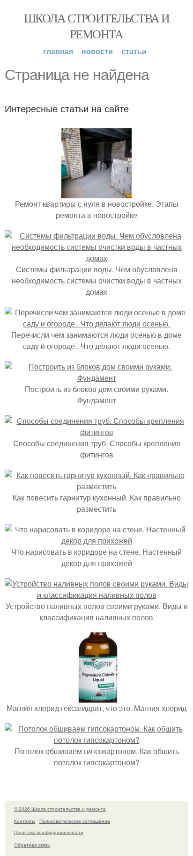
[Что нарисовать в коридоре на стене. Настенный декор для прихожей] (96, 540)
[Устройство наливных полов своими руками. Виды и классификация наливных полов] (96, 594)
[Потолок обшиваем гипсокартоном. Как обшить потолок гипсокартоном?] (96, 739)
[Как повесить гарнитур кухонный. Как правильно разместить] (96, 486)
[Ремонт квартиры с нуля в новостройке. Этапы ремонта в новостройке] (96, 192)
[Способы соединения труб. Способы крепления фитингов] (96, 432)
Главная (58, 51)
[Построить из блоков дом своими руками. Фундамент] (96, 377)
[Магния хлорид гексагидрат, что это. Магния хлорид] (96, 696)
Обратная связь (32, 844)
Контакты (24, 821)
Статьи (134, 51)
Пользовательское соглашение (74, 821)
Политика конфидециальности (48, 832)
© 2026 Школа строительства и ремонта (60, 808)
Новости (97, 51)
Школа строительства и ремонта (96, 26)
